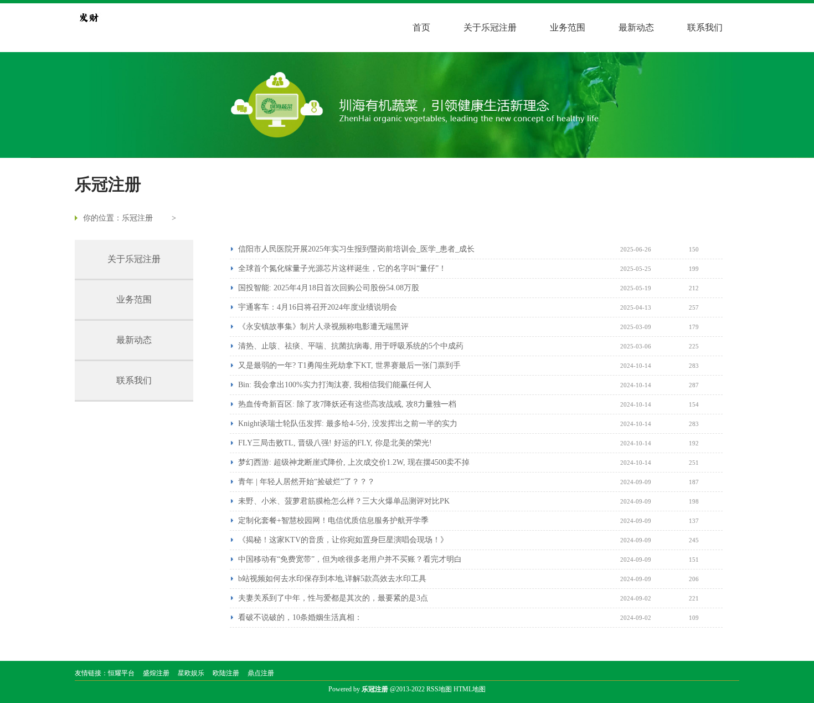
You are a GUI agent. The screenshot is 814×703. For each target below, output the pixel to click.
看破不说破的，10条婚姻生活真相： (300, 617)
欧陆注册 (226, 673)
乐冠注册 (137, 218)
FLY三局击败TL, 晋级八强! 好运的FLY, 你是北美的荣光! (335, 443)
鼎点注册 (261, 673)
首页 (421, 27)
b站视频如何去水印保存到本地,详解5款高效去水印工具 (332, 578)
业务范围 (567, 27)
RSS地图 (439, 689)
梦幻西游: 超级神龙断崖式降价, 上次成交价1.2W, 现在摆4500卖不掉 (354, 462)
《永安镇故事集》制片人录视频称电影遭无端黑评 (323, 326)
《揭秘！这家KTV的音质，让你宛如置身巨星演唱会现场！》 (343, 540)
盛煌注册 (156, 673)
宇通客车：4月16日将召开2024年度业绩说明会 (317, 307)
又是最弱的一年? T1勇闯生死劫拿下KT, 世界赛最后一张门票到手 (349, 365)
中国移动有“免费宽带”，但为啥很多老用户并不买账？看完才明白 (350, 559)
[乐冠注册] (88, 17)
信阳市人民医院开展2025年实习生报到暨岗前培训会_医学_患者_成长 (356, 249)
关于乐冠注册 (490, 27)
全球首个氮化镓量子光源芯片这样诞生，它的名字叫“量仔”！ (342, 268)
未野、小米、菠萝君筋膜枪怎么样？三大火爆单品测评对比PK (344, 501)
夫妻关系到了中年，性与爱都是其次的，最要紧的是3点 (333, 598)
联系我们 (705, 27)
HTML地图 (470, 689)
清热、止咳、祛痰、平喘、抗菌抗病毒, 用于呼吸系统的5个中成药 (350, 346)
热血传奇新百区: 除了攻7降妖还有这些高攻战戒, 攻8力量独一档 (347, 404)
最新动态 (636, 27)
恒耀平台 (121, 673)
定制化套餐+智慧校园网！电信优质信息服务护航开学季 (333, 520)
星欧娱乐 (191, 673)
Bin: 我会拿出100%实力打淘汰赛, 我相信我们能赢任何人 (334, 385)
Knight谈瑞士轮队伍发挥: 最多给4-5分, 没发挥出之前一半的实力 (347, 423)
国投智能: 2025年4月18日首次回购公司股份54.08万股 (328, 288)
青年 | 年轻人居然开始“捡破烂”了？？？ (306, 482)
